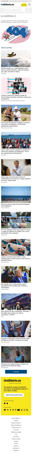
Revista (16, 443)
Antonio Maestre (5, 207)
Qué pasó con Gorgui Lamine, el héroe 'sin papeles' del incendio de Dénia (14, 365)
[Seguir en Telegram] (13, 410)
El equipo (16, 420)
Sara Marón (4, 155)
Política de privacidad (16, 432)
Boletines (16, 446)
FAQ (16, 434)
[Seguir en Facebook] (10, 410)
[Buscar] (26, 9)
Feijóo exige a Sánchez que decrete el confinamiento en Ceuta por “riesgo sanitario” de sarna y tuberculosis (16, 178)
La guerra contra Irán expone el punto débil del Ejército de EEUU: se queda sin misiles (15, 339)
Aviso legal (16, 429)
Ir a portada (16, 371)
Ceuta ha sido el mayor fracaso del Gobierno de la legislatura (15, 205)
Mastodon (16, 450)
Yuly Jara (23, 100)
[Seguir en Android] (4, 403)
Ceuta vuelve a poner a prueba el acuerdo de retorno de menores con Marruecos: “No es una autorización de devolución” (15, 151)
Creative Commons (16, 427)
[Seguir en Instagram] (15, 410)
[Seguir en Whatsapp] (24, 410)
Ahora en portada (6, 47)
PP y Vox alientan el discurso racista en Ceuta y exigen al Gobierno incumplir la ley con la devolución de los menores (15, 231)
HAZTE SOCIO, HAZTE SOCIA (14, 395)
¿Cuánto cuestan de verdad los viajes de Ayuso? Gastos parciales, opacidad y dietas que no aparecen (16, 97)
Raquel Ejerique (16, 100)
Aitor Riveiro (4, 235)
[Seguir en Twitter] (8, 410)
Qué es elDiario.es (16, 418)
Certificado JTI (16, 448)
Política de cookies (16, 439)
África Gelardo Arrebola (6, 100)
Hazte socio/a (24, 4)
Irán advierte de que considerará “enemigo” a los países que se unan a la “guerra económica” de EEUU (15, 313)
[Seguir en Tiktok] (22, 410)
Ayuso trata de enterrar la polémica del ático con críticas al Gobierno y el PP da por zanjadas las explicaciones (15, 124)
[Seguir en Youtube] (18, 410)
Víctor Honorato (5, 262)
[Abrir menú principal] (29, 4)
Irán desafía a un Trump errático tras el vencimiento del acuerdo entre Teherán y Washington (14, 285)
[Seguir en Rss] (27, 410)
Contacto (16, 441)
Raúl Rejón (3, 73)
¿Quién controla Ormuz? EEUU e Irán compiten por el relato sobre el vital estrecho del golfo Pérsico (15, 258)
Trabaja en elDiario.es (16, 422)
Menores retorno (25, 1)
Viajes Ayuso (20, 1)
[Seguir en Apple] (7, 403)
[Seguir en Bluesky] (5, 410)
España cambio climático (13, 1)
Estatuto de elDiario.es (16, 425)
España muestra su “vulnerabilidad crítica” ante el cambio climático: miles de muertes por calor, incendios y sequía (15, 69)
